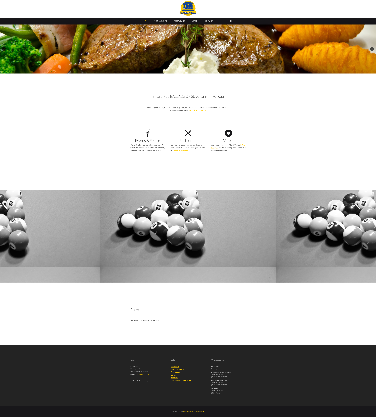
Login (202, 411)
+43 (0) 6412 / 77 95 (142, 374)
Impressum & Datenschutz (181, 380)
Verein (173, 375)
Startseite (175, 367)
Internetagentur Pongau (191, 411)
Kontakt (174, 378)
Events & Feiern (177, 369)
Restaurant (175, 372)
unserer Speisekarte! (182, 150)
